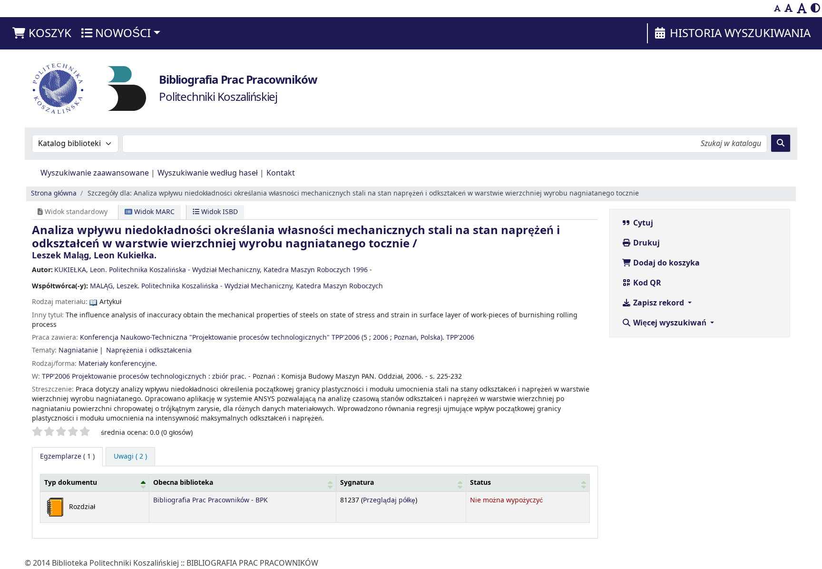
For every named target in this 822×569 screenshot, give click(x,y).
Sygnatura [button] (357, 483)
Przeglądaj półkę (389, 500)
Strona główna (54, 193)
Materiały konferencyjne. (117, 364)
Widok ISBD (218, 212)
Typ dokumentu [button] (70, 483)
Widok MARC (153, 212)
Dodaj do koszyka (665, 263)
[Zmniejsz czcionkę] (777, 8)
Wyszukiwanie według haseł (207, 173)
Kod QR (646, 283)
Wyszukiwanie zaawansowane (94, 173)
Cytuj (642, 223)
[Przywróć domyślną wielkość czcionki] (789, 8)
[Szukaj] (780, 143)
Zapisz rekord (658, 303)
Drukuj (645, 243)
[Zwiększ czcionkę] (802, 8)
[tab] (130, 456)
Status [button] (480, 483)
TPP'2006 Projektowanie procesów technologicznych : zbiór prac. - (146, 377)
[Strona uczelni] (58, 88)
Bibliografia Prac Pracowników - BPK (210, 500)
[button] (41, 33)
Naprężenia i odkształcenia (149, 350)
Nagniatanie (78, 350)
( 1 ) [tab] (67, 456)
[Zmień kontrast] (815, 8)
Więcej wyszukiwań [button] (669, 323)
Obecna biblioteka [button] (183, 483)
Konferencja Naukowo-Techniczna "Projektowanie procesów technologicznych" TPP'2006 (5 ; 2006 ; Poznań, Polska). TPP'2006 (277, 338)
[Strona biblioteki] (127, 88)
